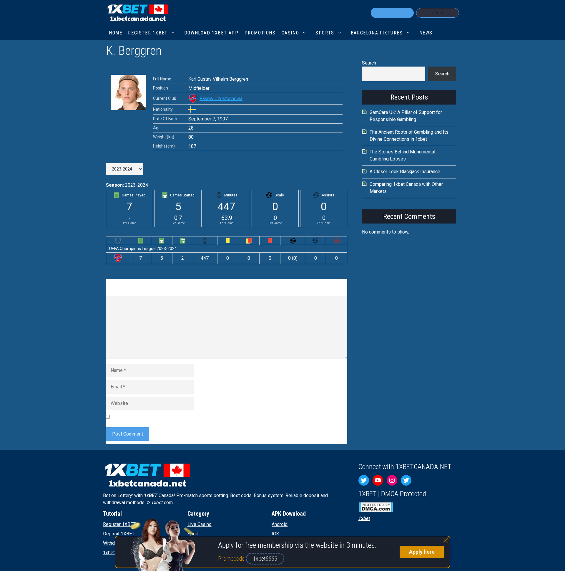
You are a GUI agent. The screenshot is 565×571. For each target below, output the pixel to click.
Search (369, 63)
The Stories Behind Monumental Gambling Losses (402, 155)
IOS (275, 534)
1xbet (109, 552)
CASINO (290, 33)
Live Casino (199, 524)
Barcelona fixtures (377, 33)
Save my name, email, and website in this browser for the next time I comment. (192, 416)
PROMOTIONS (260, 33)
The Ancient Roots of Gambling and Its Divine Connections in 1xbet (409, 135)
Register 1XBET (119, 524)
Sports (324, 33)
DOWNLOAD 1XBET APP (211, 33)
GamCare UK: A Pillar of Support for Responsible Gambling (406, 116)
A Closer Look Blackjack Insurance (405, 171)
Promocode (232, 558)
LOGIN (437, 13)
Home (115, 33)
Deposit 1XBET (118, 534)
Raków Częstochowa (221, 98)
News (426, 33)
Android (280, 524)
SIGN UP (392, 13)
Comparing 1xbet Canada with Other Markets (406, 187)
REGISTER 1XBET (147, 33)
